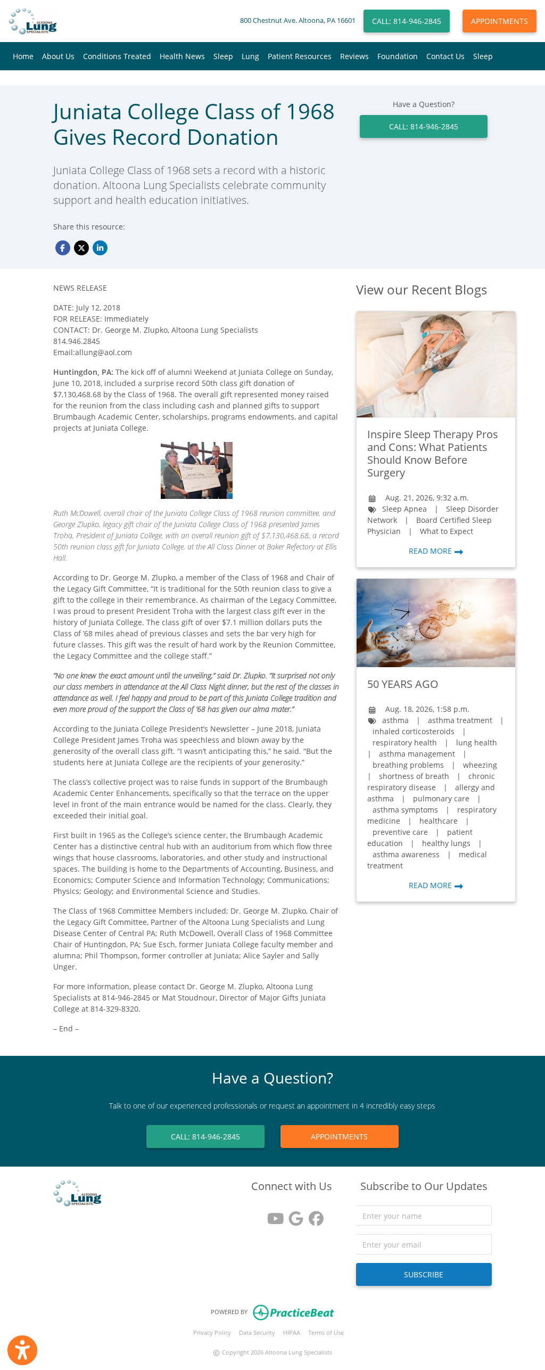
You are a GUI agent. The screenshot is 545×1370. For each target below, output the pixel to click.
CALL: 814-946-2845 (406, 21)
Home (23, 56)
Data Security (257, 1332)
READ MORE (431, 551)
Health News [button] (182, 56)
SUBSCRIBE (423, 1274)
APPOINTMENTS (499, 21)
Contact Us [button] (445, 56)
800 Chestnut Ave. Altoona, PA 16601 (298, 20)
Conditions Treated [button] (117, 56)
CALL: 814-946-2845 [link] (423, 126)
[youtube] (271, 1214)
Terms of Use (326, 1332)
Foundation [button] (397, 56)
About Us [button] (58, 56)
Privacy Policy (212, 1332)
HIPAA (291, 1332)
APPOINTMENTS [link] (339, 1136)
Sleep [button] (223, 56)
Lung (250, 56)
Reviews (354, 56)
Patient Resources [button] (300, 56)
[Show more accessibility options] (22, 1350)
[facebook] (312, 1214)
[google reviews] (291, 1214)
